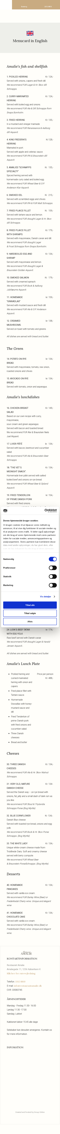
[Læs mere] (30, 1055)
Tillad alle (30, 605)
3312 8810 (20, 981)
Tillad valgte (30, 613)
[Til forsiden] (30, 15)
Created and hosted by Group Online (30, 1112)
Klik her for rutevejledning (21, 973)
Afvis (30, 621)
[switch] (53, 567)
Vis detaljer (45, 596)
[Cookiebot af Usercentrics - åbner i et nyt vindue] (44, 511)
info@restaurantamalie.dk (28, 985)
